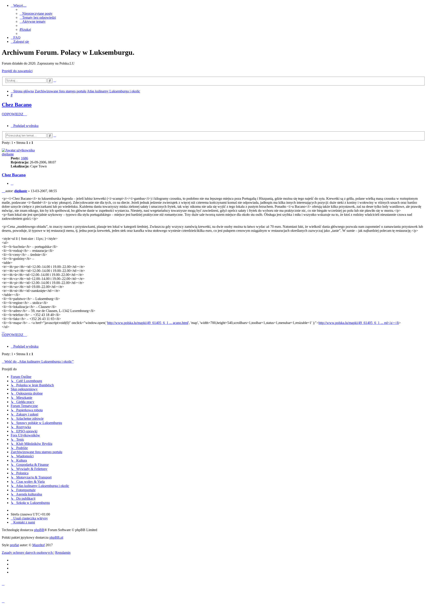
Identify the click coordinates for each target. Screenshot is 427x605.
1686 (24, 158)
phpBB (39, 530)
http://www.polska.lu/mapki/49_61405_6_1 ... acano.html (147, 323)
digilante (8, 154)
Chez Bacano (17, 105)
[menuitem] (36, 13)
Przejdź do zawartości (17, 71)
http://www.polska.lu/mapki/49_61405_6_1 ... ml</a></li (358, 323)
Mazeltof (38, 545)
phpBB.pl (56, 537)
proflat (14, 545)
